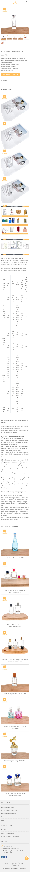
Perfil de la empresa (7, 830)
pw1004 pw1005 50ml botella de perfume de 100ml (15, 794)
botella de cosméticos (8, 814)
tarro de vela (5, 817)
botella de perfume (7, 807)
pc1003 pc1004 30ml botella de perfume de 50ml (15, 591)
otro (2, 820)
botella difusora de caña (9, 810)
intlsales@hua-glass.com (11, 848)
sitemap (16, 865)
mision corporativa (7, 833)
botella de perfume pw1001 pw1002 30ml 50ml (15, 727)
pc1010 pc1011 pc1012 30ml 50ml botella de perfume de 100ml (15, 660)
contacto (22, 863)
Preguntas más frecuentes (10, 836)
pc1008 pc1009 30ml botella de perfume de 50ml (15, 626)
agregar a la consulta (10, 74)
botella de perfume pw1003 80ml (15, 761)
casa (6, 863)
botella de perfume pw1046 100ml (15, 558)
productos (13, 863)
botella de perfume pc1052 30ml (15, 694)
